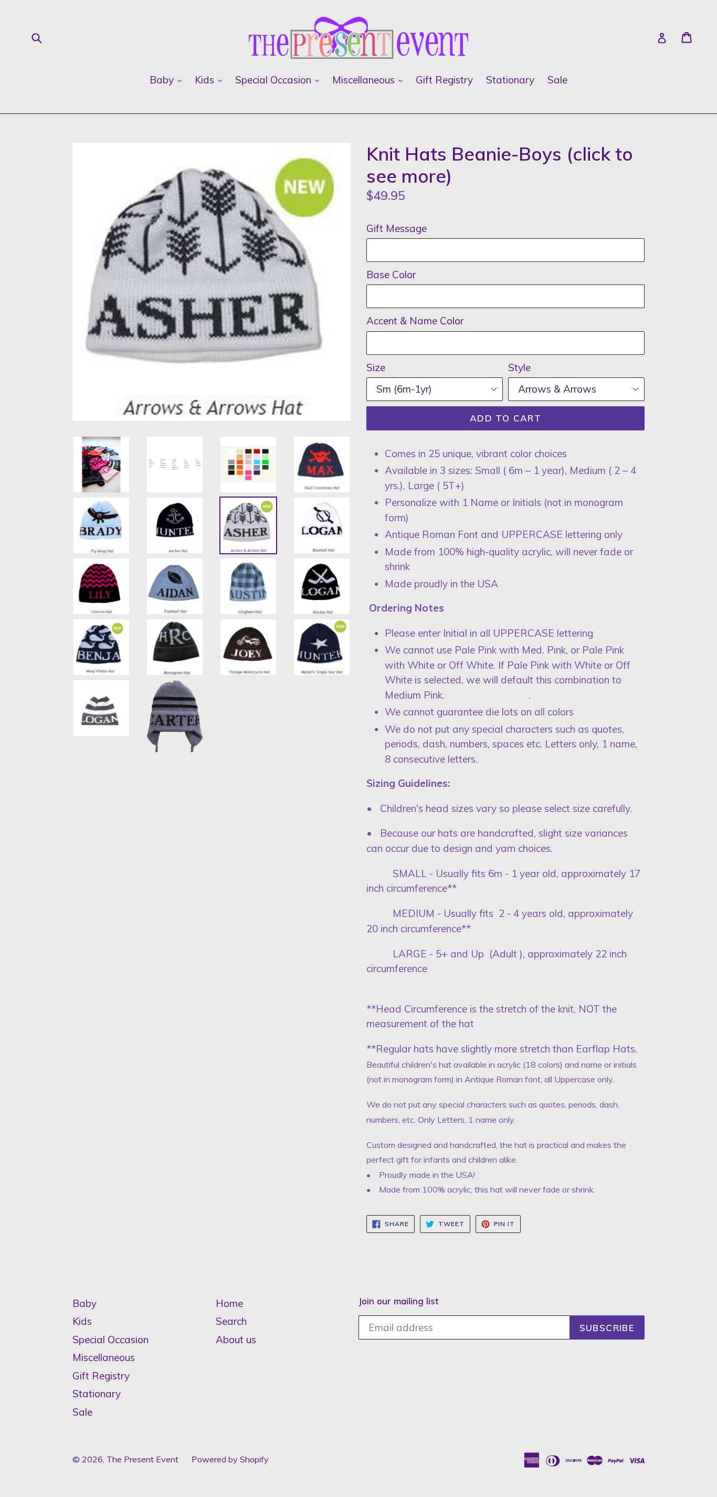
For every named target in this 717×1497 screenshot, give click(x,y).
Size (375, 367)
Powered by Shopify (230, 1459)
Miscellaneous (370, 79)
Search (231, 1321)
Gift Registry (444, 79)
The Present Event (142, 1459)
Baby (168, 79)
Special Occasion (279, 79)
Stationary (510, 79)
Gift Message (396, 228)
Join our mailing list (398, 1301)
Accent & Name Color (414, 320)
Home (229, 1303)
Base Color (391, 274)
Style (519, 367)
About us (236, 1339)
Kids (211, 79)
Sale (557, 79)
